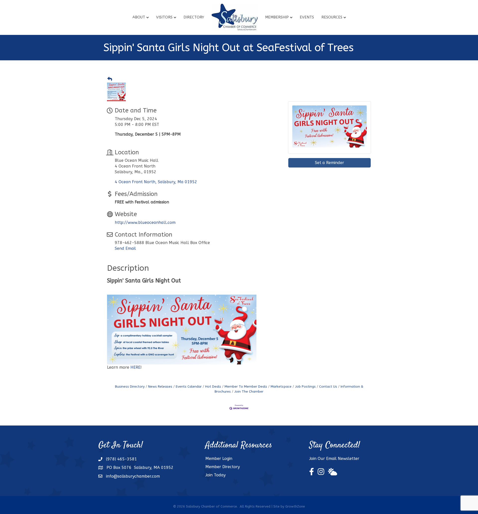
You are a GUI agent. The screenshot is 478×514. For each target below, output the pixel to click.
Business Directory (130, 386)
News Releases (160, 386)
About (138, 17)
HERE (135, 367)
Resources (331, 17)
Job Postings (305, 386)
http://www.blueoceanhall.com (145, 222)
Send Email (125, 248)
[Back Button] (109, 79)
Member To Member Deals (246, 386)
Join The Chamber (248, 391)
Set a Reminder (329, 162)
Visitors (164, 17)
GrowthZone (295, 506)
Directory (193, 17)
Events (307, 17)
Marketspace (281, 386)
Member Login (218, 458)
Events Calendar (189, 386)
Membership (277, 17)
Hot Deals (213, 386)
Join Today (215, 475)
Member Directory (222, 466)
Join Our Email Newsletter (334, 458)
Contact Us (328, 386)
